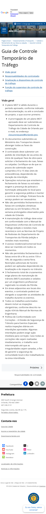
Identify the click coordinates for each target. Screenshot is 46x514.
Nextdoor (10, 457)
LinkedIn (30, 453)
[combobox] (29, 23)
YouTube (9, 450)
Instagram (10, 453)
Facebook (10, 446)
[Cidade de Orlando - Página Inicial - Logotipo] (17, 30)
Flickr (29, 450)
